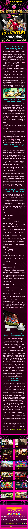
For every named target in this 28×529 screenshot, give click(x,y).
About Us (13, 526)
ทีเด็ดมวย (3, 446)
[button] (14, 7)
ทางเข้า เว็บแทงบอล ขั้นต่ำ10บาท (18, 429)
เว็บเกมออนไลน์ (18, 446)
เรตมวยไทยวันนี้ (18, 456)
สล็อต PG (3, 489)
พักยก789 (17, 478)
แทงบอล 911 (5, 303)
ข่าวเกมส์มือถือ (4, 468)
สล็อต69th (17, 468)
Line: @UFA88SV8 (7, 420)
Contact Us (7, 526)
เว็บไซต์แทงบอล (5, 478)
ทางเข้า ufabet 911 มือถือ (15, 149)
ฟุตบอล (16, 499)
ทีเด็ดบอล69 (17, 489)
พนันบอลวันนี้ (4, 499)
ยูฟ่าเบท (15, 352)
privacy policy (20, 526)
